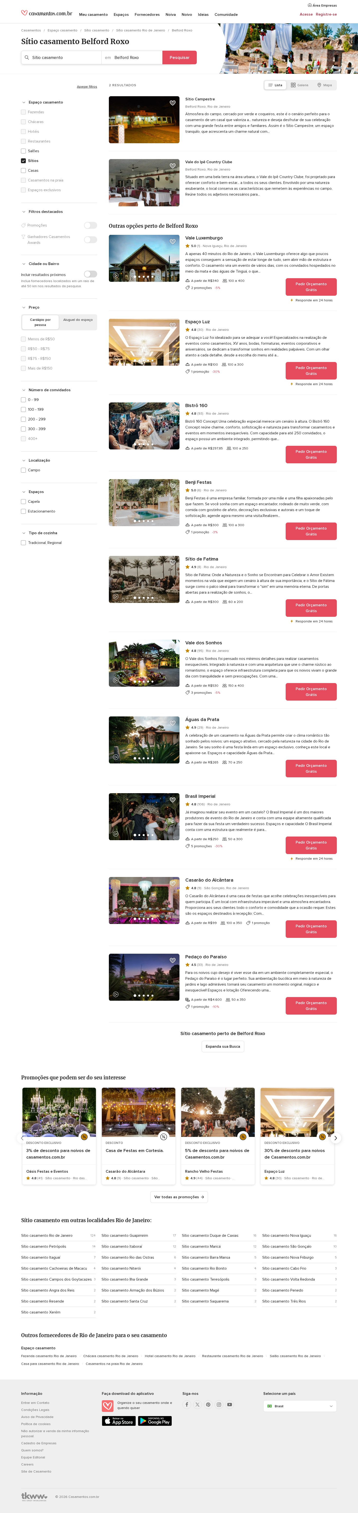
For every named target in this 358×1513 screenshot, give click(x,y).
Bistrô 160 (196, 406)
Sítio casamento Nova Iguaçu (286, 1235)
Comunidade (226, 14)
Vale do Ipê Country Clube (208, 162)
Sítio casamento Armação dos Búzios (133, 1290)
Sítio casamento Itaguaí (40, 1257)
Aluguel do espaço (78, 320)
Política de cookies (36, 1424)
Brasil (279, 1406)
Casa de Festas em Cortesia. (135, 1150)
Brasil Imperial (200, 796)
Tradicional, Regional (45, 542)
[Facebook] (186, 1404)
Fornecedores (147, 14)
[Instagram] (219, 1404)
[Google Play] (155, 1425)
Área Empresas (324, 5)
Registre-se (326, 14)
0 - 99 (33, 399)
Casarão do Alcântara (209, 880)
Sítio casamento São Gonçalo (286, 1246)
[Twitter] (197, 1404)
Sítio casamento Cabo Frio (284, 1268)
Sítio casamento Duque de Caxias (210, 1235)
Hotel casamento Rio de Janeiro (170, 1356)
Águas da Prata (202, 720)
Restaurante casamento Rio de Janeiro (232, 1356)
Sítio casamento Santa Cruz (125, 1301)
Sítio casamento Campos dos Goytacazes (56, 1279)
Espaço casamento (63, 30)
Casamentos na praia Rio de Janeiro (114, 1364)
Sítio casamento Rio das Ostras (128, 1257)
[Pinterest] (208, 1404)
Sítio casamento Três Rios (284, 1301)
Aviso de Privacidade (37, 1417)
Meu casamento (93, 14)
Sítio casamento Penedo (282, 1290)
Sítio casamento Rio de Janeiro (141, 30)
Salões (33, 151)
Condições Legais (35, 1410)
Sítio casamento (97, 30)
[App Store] (119, 1425)
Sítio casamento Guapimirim (125, 1235)
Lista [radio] (278, 85)
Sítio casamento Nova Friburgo (288, 1257)
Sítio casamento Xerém (40, 1312)
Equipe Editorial (33, 1457)
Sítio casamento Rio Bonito (204, 1268)
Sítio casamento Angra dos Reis (48, 1290)
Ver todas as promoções (176, 1197)
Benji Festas (198, 482)
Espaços (121, 14)
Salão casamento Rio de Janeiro (295, 1356)
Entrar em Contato (35, 1403)
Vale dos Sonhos (203, 643)
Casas (33, 170)
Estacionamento (41, 511)
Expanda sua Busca (223, 1046)
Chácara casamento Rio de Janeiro (110, 1356)
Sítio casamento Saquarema (205, 1301)
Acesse (306, 14)
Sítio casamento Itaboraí (122, 1246)
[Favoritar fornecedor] (173, 103)
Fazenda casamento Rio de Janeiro (49, 1356)
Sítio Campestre (200, 99)
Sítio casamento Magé (200, 1290)
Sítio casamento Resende (42, 1301)
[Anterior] (22, 1138)
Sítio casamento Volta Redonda (288, 1279)
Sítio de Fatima (201, 559)
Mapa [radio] (327, 85)
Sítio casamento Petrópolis (43, 1246)
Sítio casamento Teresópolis (205, 1279)
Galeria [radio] (302, 85)
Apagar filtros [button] (87, 87)
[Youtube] (229, 1404)
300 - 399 (37, 429)
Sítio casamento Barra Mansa (206, 1257)
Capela (34, 501)
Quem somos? (32, 1450)
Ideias (203, 14)
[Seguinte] (335, 1138)
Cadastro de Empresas (39, 1443)
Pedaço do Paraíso (206, 957)
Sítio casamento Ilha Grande (125, 1279)
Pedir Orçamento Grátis (311, 287)
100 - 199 (36, 409)
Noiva (171, 14)
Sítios (33, 160)
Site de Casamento (36, 1471)
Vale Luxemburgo (204, 238)
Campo (34, 470)
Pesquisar (179, 57)
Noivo (187, 14)
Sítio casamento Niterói (121, 1268)
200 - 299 (37, 419)
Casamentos (31, 30)
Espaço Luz (197, 322)
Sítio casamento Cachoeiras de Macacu (54, 1268)
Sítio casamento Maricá (201, 1246)
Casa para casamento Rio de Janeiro (50, 1364)
